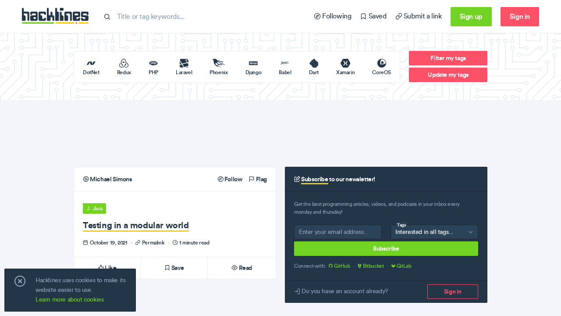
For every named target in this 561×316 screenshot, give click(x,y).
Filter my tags (447, 58)
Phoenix (218, 72)
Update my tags (448, 75)
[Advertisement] (280, 134)
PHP (153, 72)
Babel (285, 72)
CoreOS (381, 72)
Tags (401, 225)
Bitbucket (373, 266)
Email (306, 234)
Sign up (471, 16)
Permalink (153, 242)
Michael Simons (110, 179)
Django (253, 72)
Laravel (184, 72)
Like (110, 268)
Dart (314, 72)
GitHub (342, 266)
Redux (124, 72)
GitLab (403, 266)
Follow (232, 179)
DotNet (91, 72)
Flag (261, 179)
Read (245, 268)
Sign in (520, 16)
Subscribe (386, 248)
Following (335, 16)
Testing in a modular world (136, 224)
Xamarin (345, 72)
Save (177, 268)
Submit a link (421, 16)
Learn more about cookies (69, 299)
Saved (376, 16)
